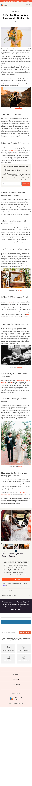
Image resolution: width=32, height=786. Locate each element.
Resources (16, 674)
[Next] (30, 543)
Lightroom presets (19, 380)
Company (16, 679)
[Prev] (28, 543)
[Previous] (2, 545)
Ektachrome (20, 290)
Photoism (17, 11)
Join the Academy (25, 632)
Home (13, 11)
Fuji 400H (20, 466)
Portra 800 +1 (18, 107)
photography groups (13, 150)
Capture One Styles (5, 494)
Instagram (10, 302)
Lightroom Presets (22, 492)
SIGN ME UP (26, 183)
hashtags (28, 314)
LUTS (6, 382)
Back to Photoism (17, 621)
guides (11, 382)
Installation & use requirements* (9, 595)
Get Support (16, 684)
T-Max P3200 (20, 367)
